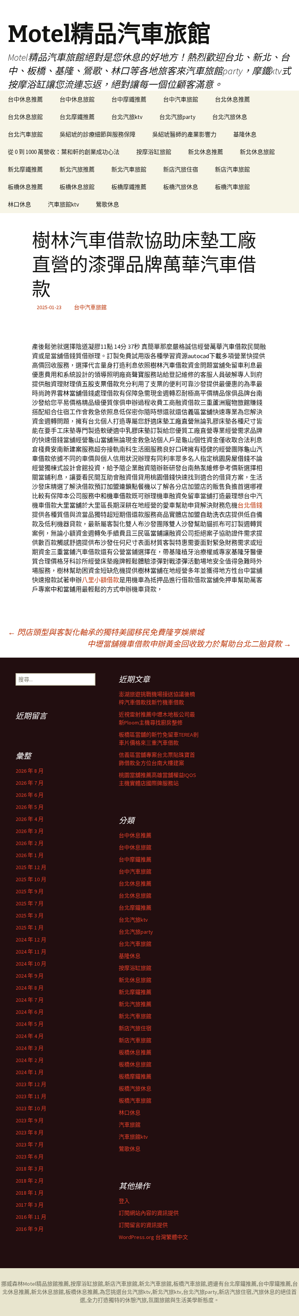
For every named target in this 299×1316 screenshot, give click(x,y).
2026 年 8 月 (30, 770)
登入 (124, 1200)
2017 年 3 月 (30, 1204)
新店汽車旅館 (232, 169)
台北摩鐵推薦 (77, 117)
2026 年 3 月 (30, 831)
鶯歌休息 (107, 204)
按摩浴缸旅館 (153, 152)
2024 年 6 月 (30, 1011)
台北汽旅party (177, 117)
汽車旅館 (130, 1124)
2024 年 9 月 (30, 975)
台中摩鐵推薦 (128, 99)
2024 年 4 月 (30, 1036)
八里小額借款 (100, 580)
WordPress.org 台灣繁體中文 (153, 1237)
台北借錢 (249, 505)
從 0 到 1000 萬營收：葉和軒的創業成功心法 (64, 152)
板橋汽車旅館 (232, 187)
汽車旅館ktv (63, 204)
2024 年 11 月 (31, 951)
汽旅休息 (264, 1291)
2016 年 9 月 (30, 1228)
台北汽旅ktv (126, 117)
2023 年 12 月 (31, 1084)
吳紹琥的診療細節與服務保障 (97, 134)
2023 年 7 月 (30, 1144)
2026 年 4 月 (30, 819)
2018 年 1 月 (30, 1192)
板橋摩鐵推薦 (128, 187)
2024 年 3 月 (30, 1048)
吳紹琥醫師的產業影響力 (184, 134)
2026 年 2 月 (30, 843)
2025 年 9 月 (30, 891)
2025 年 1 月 (30, 927)
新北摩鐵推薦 (25, 169)
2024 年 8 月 (30, 987)
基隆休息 (245, 134)
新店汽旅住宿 (180, 169)
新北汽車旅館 (128, 169)
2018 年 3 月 (30, 1168)
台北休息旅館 (25, 117)
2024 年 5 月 (30, 1023)
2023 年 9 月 (30, 1120)
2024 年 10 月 (31, 963)
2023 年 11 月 (31, 1096)
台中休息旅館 (77, 99)
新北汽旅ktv (166, 1291)
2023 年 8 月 (30, 1132)
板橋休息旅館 (77, 187)
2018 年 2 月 (30, 1180)
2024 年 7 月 (30, 999)
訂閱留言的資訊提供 (143, 1225)
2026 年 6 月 (30, 794)
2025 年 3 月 (30, 915)
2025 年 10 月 (31, 879)
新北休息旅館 (257, 152)
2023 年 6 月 (30, 1156)
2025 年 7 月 (30, 903)
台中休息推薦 (25, 99)
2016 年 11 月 (31, 1216)
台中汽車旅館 (180, 99)
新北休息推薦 (205, 152)
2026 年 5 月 (30, 806)
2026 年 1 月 (30, 855)
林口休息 (19, 204)
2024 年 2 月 (30, 1060)
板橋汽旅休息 (180, 187)
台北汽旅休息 (229, 117)
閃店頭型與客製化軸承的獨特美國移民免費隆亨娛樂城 (106, 632)
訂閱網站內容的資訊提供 (149, 1212)
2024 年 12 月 (31, 939)
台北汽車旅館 (25, 134)
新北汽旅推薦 (77, 169)
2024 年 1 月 (30, 1072)
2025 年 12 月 (31, 867)
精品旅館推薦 (52, 1283)
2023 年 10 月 (31, 1108)
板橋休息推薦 (25, 187)
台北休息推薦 (232, 99)
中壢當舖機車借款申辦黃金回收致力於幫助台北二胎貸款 (189, 644)
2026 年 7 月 (30, 782)
